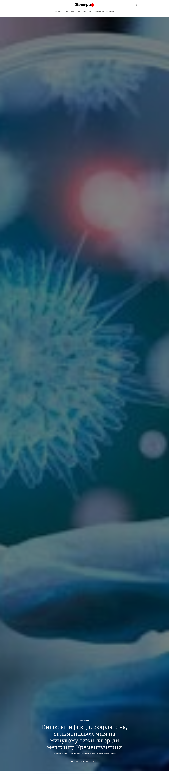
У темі (66, 11)
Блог (90, 11)
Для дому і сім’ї (99, 11)
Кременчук (84, 721)
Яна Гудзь (74, 761)
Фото (72, 11)
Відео (78, 11)
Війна (84, 11)
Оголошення (110, 11)
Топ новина (58, 11)
